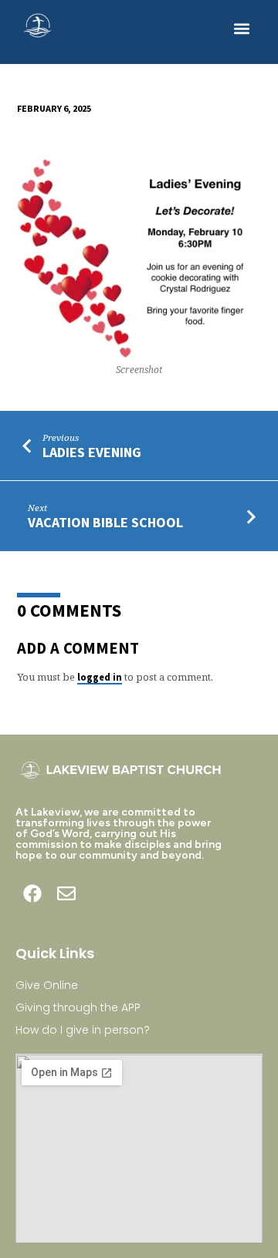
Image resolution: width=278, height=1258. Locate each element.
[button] (242, 28)
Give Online (46, 985)
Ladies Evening (91, 452)
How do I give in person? (82, 1030)
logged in (99, 677)
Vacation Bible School (105, 522)
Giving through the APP (78, 1007)
